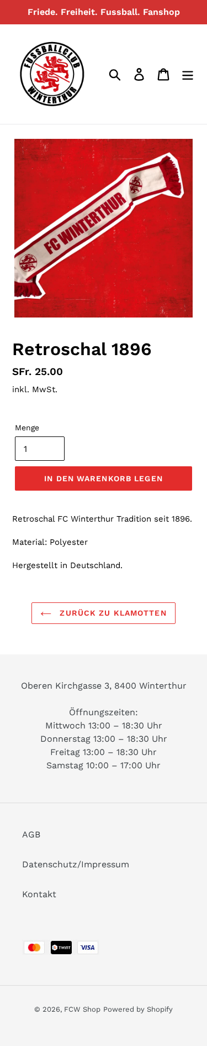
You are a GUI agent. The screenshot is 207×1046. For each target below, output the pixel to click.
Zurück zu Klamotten (111, 612)
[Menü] (188, 74)
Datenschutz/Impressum (75, 864)
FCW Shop (82, 1009)
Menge (27, 427)
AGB (31, 834)
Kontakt (39, 894)
